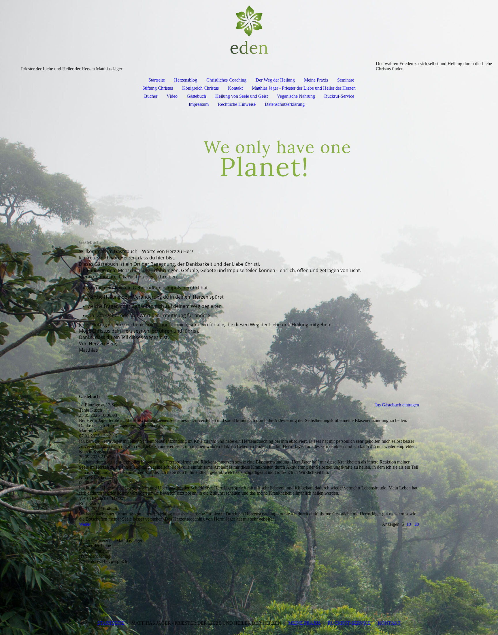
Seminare (345, 80)
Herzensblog (185, 80)
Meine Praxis (316, 80)
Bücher (150, 96)
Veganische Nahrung (296, 96)
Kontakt (235, 88)
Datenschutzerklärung (285, 104)
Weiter (85, 524)
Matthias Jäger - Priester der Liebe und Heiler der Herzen (304, 88)
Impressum (199, 104)
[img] (249, 30)
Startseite (156, 80)
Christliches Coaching (226, 80)
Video (172, 96)
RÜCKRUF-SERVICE (349, 623)
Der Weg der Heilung (275, 80)
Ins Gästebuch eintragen (397, 404)
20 (416, 524)
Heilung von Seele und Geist (241, 96)
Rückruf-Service (339, 96)
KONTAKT (389, 623)
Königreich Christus (200, 88)
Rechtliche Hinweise (237, 104)
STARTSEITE (110, 623)
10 (408, 524)
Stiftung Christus (157, 88)
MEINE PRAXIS (304, 623)
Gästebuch (196, 96)
